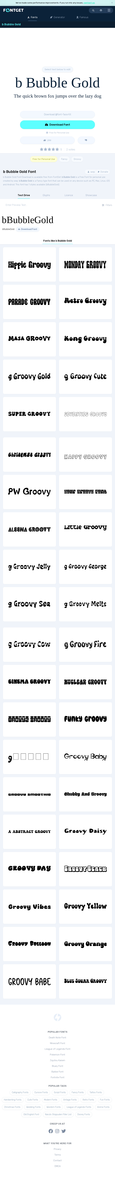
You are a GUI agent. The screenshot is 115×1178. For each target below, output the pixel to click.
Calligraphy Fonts (20, 1092)
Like (48, 140)
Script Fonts (60, 1092)
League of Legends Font (57, 1049)
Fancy (64, 159)
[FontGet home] (13, 10)
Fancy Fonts (78, 1092)
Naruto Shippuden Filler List (58, 1114)
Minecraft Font (57, 1043)
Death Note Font (57, 1037)
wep (92, 171)
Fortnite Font (57, 1077)
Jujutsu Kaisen (57, 1060)
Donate (104, 171)
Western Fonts (54, 1107)
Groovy (77, 159)
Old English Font (31, 1114)
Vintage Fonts (70, 1100)
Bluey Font (57, 1066)
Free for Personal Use (43, 159)
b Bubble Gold (68, 177)
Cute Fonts (32, 1100)
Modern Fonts (50, 1100)
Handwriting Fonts (12, 1100)
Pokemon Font (57, 1054)
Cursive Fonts (41, 1092)
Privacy (57, 1149)
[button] (101, 10)
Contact (57, 1160)
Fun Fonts (105, 1100)
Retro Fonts (88, 1100)
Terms (57, 1154)
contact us (89, 3)
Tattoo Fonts (96, 1092)
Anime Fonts (103, 1107)
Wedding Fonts (33, 1107)
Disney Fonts (83, 1114)
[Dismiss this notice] (112, 3)
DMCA (58, 1166)
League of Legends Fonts (79, 1107)
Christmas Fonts (12, 1107)
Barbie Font (57, 1071)
